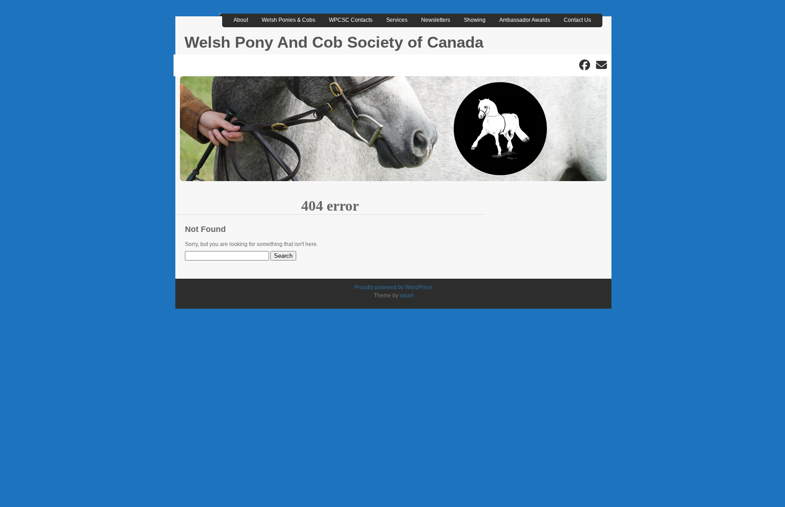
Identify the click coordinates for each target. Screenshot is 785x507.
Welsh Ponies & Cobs (288, 20)
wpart (406, 295)
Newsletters (435, 20)
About (241, 20)
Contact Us (577, 20)
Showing (475, 20)
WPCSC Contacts (351, 20)
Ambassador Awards (524, 20)
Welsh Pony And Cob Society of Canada (333, 42)
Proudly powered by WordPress (393, 287)
